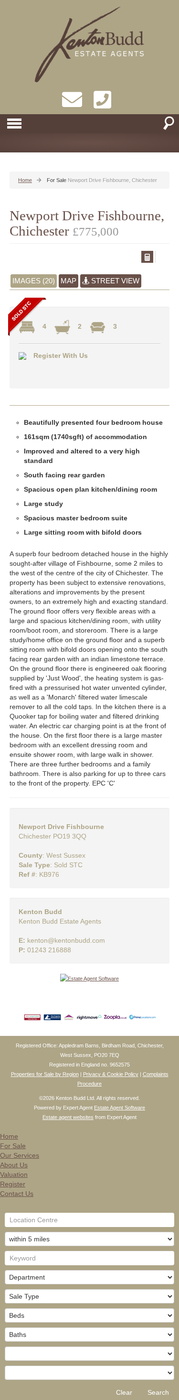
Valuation (14, 1174)
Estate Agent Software (119, 1107)
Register (12, 1184)
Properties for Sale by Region (45, 1074)
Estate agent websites (68, 1117)
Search (158, 1392)
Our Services (19, 1155)
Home (9, 1136)
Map (68, 281)
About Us (14, 1165)
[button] (147, 257)
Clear (124, 1392)
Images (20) (33, 281)
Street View (114, 281)
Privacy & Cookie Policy (110, 1074)
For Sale (13, 1146)
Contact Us (16, 1193)
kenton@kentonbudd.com (66, 940)
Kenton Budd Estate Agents (60, 921)
